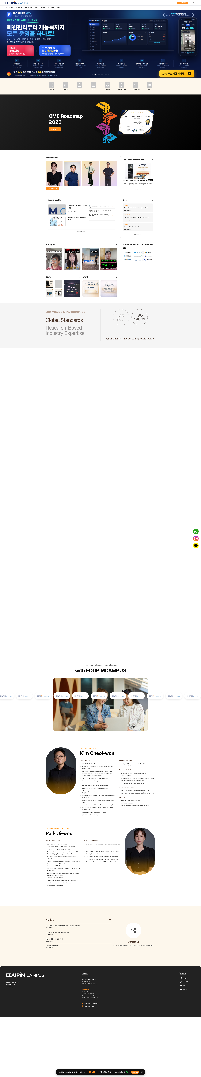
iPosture (43, 8)
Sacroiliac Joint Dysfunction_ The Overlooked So (98, 211)
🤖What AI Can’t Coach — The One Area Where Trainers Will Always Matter (98, 206)
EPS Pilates (18, 8)
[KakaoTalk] (196, 545)
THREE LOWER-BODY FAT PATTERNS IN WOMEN (98, 215)
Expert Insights (54, 200)
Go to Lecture (52, 188)
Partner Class (28, 8)
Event (58, 8)
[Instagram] (196, 538)
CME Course (9, 8)
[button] (92, 74)
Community (51, 8)
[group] (138, 217)
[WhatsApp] (196, 531)
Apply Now (134, 1072)
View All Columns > (81, 231)
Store (36, 8)
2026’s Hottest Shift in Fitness (97, 219)
